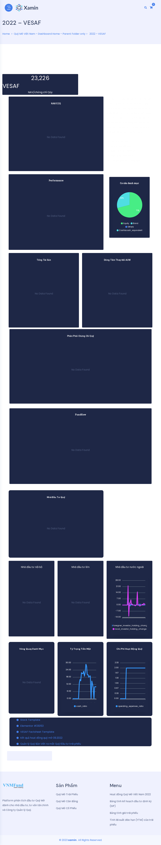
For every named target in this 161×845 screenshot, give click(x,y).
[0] (151, 7)
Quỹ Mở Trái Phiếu (67, 794)
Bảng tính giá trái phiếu (124, 813)
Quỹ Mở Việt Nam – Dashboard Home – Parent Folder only (49, 34)
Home (6, 34)
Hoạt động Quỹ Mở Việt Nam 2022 (130, 794)
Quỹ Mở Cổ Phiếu (66, 808)
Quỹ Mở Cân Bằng (67, 801)
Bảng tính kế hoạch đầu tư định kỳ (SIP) (131, 803)
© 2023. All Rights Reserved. (80, 840)
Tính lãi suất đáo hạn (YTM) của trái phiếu (131, 822)
